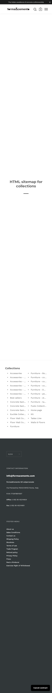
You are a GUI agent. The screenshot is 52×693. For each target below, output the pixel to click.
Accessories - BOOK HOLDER (24, 377)
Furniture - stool (39, 398)
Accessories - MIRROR (21, 385)
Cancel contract (40, 688)
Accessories (16, 373)
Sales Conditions (13, 532)
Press (8, 559)
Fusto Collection (39, 406)
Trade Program (12, 549)
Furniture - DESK (39, 390)
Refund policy (12, 552)
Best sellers (16, 398)
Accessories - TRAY (19, 390)
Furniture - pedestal (41, 394)
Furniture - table (39, 402)
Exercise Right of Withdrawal (18, 566)
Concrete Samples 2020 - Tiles (25, 410)
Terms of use (11, 546)
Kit (32, 414)
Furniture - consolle (41, 381)
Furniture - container (41, 385)
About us (10, 529)
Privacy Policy (11, 556)
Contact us (10, 536)
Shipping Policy (12, 539)
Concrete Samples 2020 (22, 402)
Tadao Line (36, 418)
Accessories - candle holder (24, 381)
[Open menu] (46, 9)
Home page (36, 410)
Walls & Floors (38, 422)
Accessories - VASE (19, 394)
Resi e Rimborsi (12, 562)
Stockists (10, 542)
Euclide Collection (19, 414)
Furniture (14, 426)
